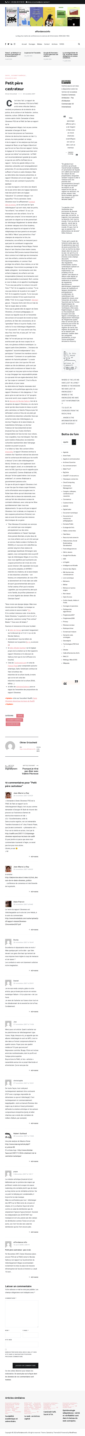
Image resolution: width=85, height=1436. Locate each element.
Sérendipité (67, 641)
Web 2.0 (65, 656)
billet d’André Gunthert (18, 648)
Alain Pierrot (18, 902)
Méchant (35, 300)
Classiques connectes (70, 479)
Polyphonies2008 (69, 618)
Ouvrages (32, 44)
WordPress (73, 1432)
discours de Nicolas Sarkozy (20, 401)
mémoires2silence (22, 687)
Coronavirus (67, 499)
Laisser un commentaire (25, 1365)
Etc (29, 610)
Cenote (48, 1432)
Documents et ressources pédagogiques (68, 518)
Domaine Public (68, 524)
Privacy (65, 621)
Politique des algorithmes (67, 610)
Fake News (66, 534)
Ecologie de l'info (11, 78)
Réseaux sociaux (68, 625)
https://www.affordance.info (27, 749)
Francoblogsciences (70, 549)
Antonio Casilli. (67, 199)
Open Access (67, 597)
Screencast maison (69, 632)
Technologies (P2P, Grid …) (71, 645)
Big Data (66, 472)
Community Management (67, 487)
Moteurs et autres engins (69, 589)
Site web (8, 1340)
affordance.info (42, 31)
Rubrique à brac (68, 628)
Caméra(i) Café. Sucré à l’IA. (50, 1413)
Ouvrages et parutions (70, 606)
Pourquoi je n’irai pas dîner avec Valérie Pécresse (30, 770)
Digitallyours (11, 767)
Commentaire (10, 1298)
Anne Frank (66, 455)
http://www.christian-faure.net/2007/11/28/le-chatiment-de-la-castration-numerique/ (21, 1153)
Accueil (24, 44)
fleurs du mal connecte (70, 537)
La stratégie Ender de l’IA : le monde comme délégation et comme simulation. (70, 55)
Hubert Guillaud (20, 1134)
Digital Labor (67, 509)
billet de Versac (15, 630)
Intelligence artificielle (70, 565)
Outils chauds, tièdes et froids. (71, 601)
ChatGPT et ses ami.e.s (71, 476)
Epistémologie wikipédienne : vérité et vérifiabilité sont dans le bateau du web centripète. (71, 1415)
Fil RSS (62, 44)
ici (27, 642)
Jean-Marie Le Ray (21, 793)
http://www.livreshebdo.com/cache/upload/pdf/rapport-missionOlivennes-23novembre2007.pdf (21, 921)
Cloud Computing (69, 482)
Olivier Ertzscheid (11, 94)
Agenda (65, 452)
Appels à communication (71, 459)
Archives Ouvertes (69, 462)
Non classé (66, 593)
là (8, 645)
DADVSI (7, 75)
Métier (65, 584)
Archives (55, 44)
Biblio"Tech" (67, 469)
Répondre (34, 856)
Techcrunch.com (20, 663)
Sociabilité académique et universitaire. (11, 1419)
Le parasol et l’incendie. (32, 53)
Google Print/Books (69, 555)
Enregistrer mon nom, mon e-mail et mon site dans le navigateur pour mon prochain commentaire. (21, 1354)
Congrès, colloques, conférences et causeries (69, 494)
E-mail (26, 1330)
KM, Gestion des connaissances (68, 573)
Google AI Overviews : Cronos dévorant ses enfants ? (51, 54)
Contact (47, 44)
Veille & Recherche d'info (71, 653)
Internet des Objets (69, 569)
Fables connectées (69, 531)
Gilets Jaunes (67, 552)
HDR (64, 559)
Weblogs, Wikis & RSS (70, 660)
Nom (7, 1330)
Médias (39, 44)
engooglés (9, 452)
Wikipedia (66, 663)
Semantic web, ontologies (68, 636)
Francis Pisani (13, 666)
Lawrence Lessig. (70, 153)
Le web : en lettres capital (32, 1417)
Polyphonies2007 (69, 615)
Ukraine (65, 650)
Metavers (66, 581)
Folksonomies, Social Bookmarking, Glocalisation (70, 543)
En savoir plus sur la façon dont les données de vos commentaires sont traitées (21, 1377)
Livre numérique (68, 578)
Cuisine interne (68, 503)
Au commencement (69, 466)
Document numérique (18, 75)
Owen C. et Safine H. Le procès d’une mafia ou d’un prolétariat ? (13, 54)
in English (66, 562)
